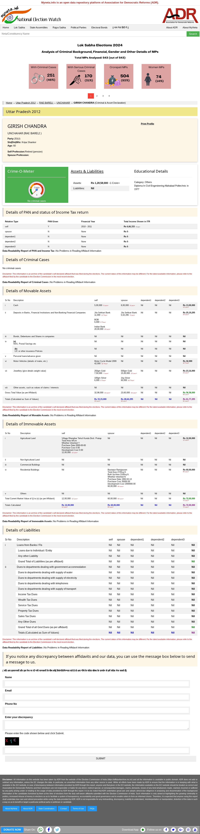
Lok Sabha (19, 27)
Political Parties (78, 27)
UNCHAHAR (63, 102)
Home (6, 27)
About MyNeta (190, 27)
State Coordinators (46, 809)
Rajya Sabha (59, 27)
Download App (130, 829)
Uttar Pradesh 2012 (26, 102)
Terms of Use (78, 809)
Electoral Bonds (99, 27)
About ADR (172, 27)
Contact (63, 809)
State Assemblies (39, 27)
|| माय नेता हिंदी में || (120, 27)
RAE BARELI (46, 102)
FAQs (92, 809)
